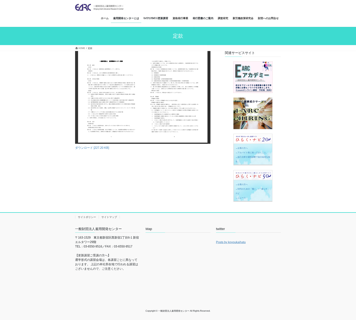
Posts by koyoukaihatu (231, 242)
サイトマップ (109, 217)
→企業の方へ (241, 148)
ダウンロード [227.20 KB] (92, 147)
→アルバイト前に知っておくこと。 (251, 152)
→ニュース (240, 198)
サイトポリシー (87, 217)
